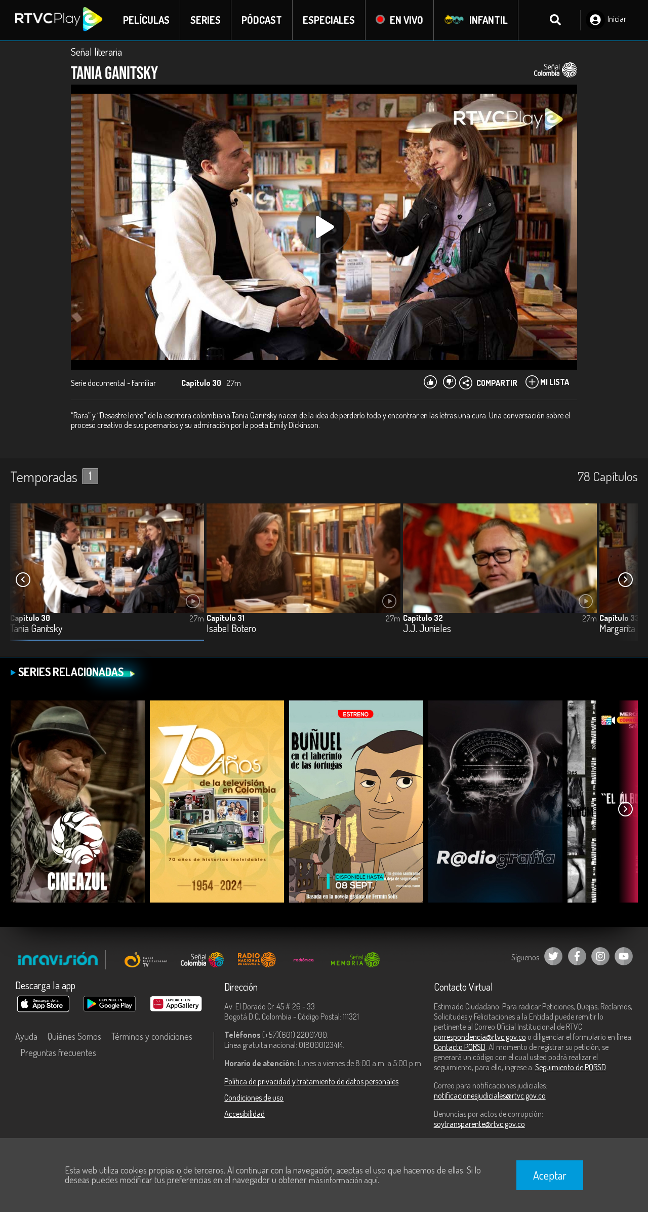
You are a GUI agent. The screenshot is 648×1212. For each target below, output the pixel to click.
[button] (625, 580)
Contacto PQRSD (459, 1047)
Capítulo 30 (30, 618)
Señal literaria (96, 51)
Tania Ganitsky (36, 629)
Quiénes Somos (74, 1036)
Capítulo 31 (226, 618)
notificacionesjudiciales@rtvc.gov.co (490, 1095)
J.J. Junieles (427, 629)
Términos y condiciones (151, 1036)
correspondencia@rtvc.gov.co (480, 1037)
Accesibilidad (244, 1114)
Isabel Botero (231, 629)
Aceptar (549, 1175)
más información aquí (343, 1180)
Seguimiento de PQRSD (570, 1067)
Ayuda (26, 1036)
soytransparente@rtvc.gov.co (479, 1124)
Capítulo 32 (423, 618)
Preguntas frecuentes (58, 1052)
